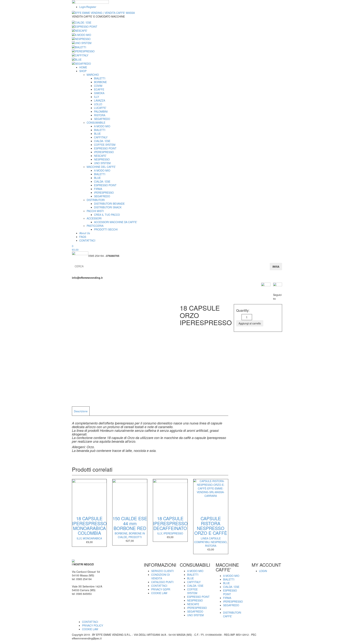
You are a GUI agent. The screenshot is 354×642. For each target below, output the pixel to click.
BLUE (97, 133)
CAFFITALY (100, 137)
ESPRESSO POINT (105, 148)
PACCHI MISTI (95, 211)
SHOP (82, 71)
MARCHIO (93, 74)
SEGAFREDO (102, 119)
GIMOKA (99, 93)
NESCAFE (193, 604)
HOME (83, 67)
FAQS (82, 237)
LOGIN (263, 571)
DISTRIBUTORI (96, 200)
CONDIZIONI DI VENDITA (160, 576)
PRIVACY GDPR (160, 589)
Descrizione (81, 411)
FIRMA (98, 189)
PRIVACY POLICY (92, 625)
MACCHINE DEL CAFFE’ (101, 167)
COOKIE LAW (159, 593)
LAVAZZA (99, 100)
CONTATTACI (87, 240)
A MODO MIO (102, 126)
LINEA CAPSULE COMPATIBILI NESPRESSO (210, 540)
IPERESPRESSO (104, 152)
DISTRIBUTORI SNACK (108, 207)
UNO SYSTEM (102, 163)
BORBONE (100, 82)
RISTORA (99, 115)
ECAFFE (99, 89)
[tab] (81, 411)
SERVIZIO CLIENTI (162, 571)
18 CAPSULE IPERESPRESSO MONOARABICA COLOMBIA (89, 525)
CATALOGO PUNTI (162, 582)
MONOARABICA (92, 538)
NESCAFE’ (100, 156)
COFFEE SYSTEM (104, 144)
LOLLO (98, 104)
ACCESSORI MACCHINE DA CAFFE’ (115, 222)
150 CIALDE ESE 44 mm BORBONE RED (130, 523)
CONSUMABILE (96, 122)
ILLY (96, 97)
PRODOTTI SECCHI (106, 229)
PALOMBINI (101, 111)
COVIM (98, 86)
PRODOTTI (135, 537)
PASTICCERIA (95, 226)
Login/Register (87, 7)
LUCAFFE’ (100, 108)
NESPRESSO (102, 159)
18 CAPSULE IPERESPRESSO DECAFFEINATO (170, 523)
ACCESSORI (94, 218)
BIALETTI (99, 78)
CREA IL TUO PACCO (107, 214)
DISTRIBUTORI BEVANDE (109, 203)
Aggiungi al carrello (250, 323)
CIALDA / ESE (102, 141)
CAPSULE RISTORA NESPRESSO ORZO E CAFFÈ (210, 525)
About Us (84, 233)
